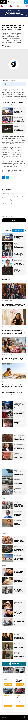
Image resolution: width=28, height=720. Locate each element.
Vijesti (14, 5)
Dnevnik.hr (6, 5)
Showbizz (22, 5)
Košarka (11, 2)
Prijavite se (14, 220)
